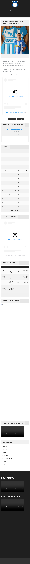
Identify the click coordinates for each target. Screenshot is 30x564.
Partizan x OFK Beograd (15, 129)
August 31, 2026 (4, 271)
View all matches (15, 294)
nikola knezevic (11, 119)
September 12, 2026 (4, 282)
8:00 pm (18, 277)
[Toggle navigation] (28, 14)
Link (11, 10)
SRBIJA (4, 464)
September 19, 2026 (4, 289)
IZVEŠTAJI (4, 449)
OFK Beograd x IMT (11, 277)
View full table (15, 210)
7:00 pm (18, 271)
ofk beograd (20, 119)
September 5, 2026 (4, 277)
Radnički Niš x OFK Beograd (11, 283)
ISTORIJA (4, 446)
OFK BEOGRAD (22, 55)
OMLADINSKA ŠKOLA (7, 458)
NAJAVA (4, 452)
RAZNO (4, 461)
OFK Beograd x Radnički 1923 (11, 289)
